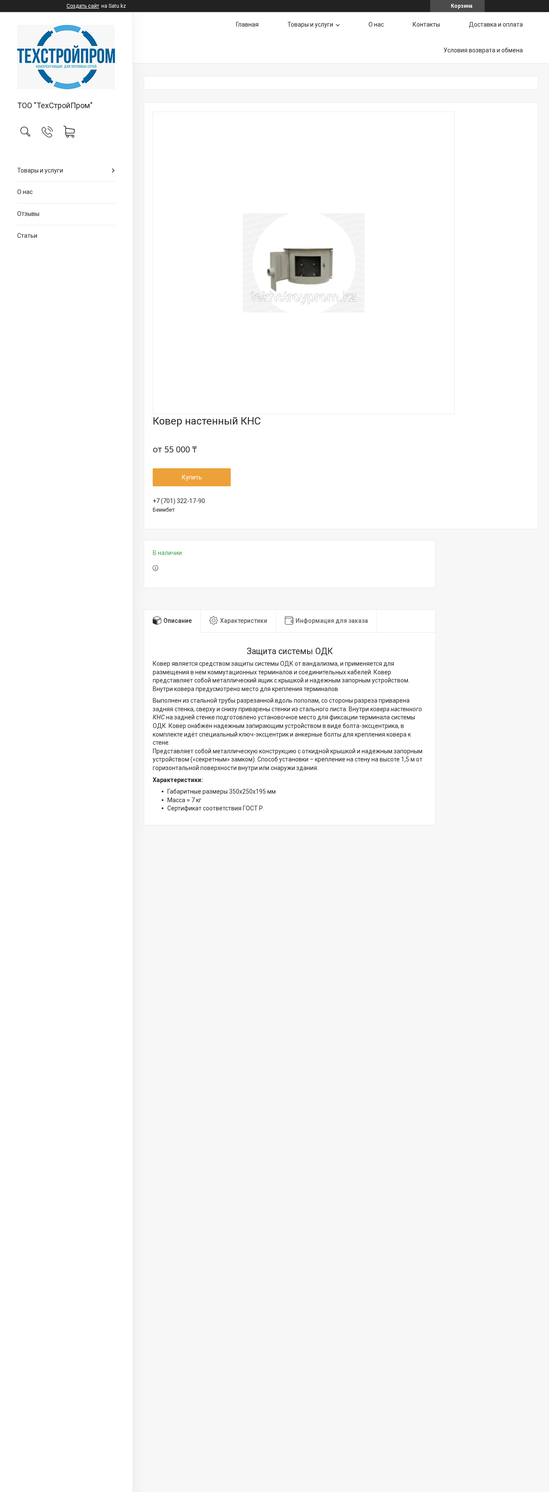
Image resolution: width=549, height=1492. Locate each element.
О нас (25, 191)
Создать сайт (82, 6)
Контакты (426, 24)
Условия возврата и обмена (483, 50)
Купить (192, 477)
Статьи (27, 235)
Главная (247, 24)
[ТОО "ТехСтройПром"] (66, 57)
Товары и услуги (40, 170)
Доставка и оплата (496, 24)
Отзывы (28, 213)
